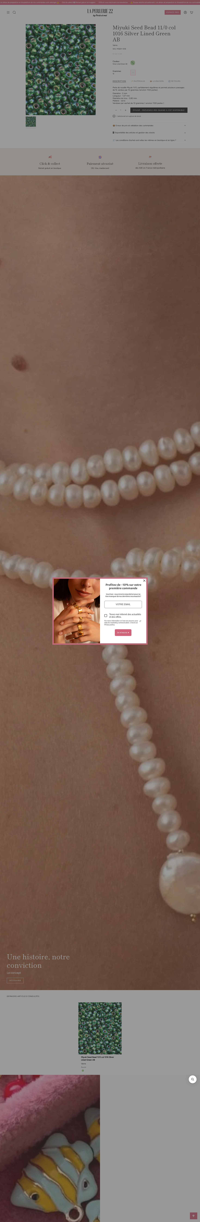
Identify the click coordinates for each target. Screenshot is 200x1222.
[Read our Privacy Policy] (140, 621)
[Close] (144, 580)
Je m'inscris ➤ (123, 632)
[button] (193, 1079)
